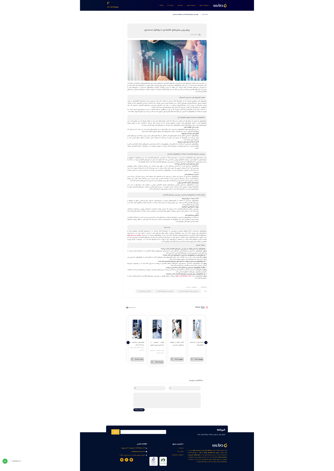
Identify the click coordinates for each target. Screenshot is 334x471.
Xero (189, 276)
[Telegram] (131, 460)
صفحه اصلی (205, 14)
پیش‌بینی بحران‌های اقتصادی (165, 291)
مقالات (161, 5)
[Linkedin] (122, 460)
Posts (203, 307)
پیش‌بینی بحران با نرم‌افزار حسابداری (188, 291)
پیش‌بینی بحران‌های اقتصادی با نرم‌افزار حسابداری (185, 14)
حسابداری (188, 287)
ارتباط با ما (170, 5)
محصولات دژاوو (204, 5)
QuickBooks (184, 276)
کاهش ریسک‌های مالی (144, 291)
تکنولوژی (194, 287)
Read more (132, 307)
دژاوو (177, 276)
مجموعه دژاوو (191, 5)
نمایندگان (180, 5)
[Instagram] (126, 460)
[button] (128, 342)
